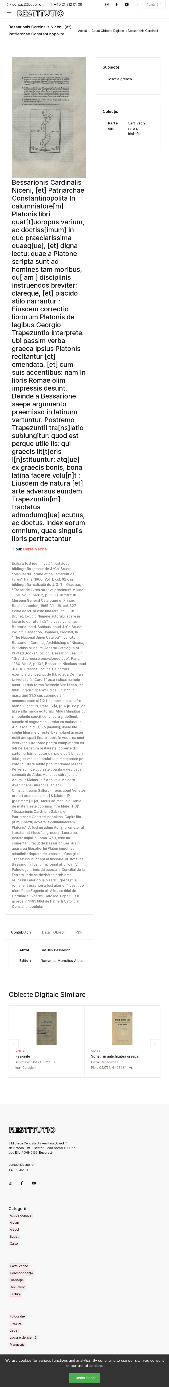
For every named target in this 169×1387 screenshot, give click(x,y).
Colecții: (110, 111)
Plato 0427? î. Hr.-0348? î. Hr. (112, 1067)
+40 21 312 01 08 (68, 4)
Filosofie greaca (118, 79)
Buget (14, 1236)
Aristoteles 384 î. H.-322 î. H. (35, 1062)
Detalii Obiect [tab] (53, 932)
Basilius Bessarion (55, 950)
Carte (19, 1050)
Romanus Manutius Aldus (61, 960)
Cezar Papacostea (104, 1062)
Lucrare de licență (23, 1337)
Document (17, 1287)
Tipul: (17, 549)
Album (14, 1222)
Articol (14, 1229)
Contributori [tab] (21, 932)
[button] (137, 4)
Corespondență (21, 1273)
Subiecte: (112, 67)
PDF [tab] (79, 932)
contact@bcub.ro (26, 4)
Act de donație (20, 1215)
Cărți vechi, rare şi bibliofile (137, 128)
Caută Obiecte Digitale (108, 31)
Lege (13, 1330)
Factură (15, 1294)
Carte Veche (35, 549)
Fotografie (17, 1316)
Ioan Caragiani (25, 1067)
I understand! (84, 1378)
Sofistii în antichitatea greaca (115, 1056)
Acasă (82, 31)
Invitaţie (15, 1323)
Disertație (17, 1280)
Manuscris (17, 1344)
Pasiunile (22, 1056)
